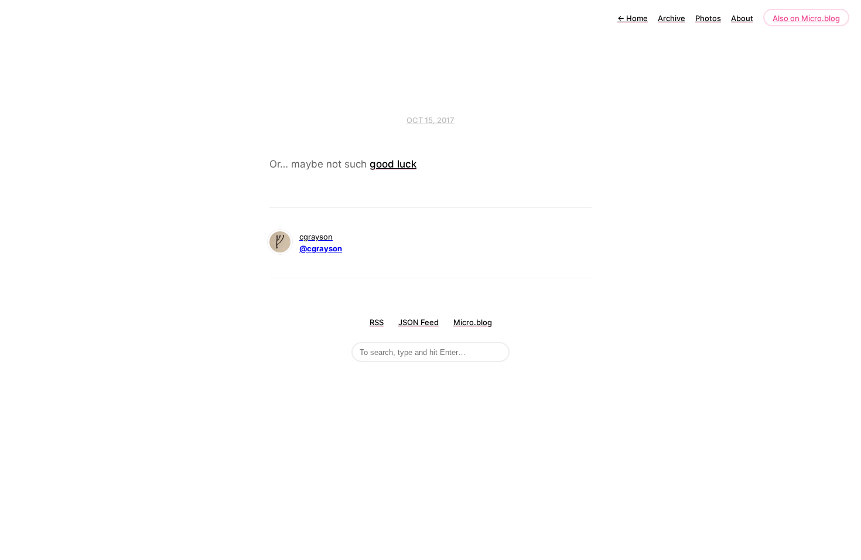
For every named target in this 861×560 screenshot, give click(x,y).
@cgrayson (320, 248)
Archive (671, 18)
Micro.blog (472, 322)
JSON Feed (418, 322)
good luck (393, 164)
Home (632, 18)
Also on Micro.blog (806, 18)
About (742, 18)
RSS (377, 322)
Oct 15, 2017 (430, 120)
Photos (708, 18)
